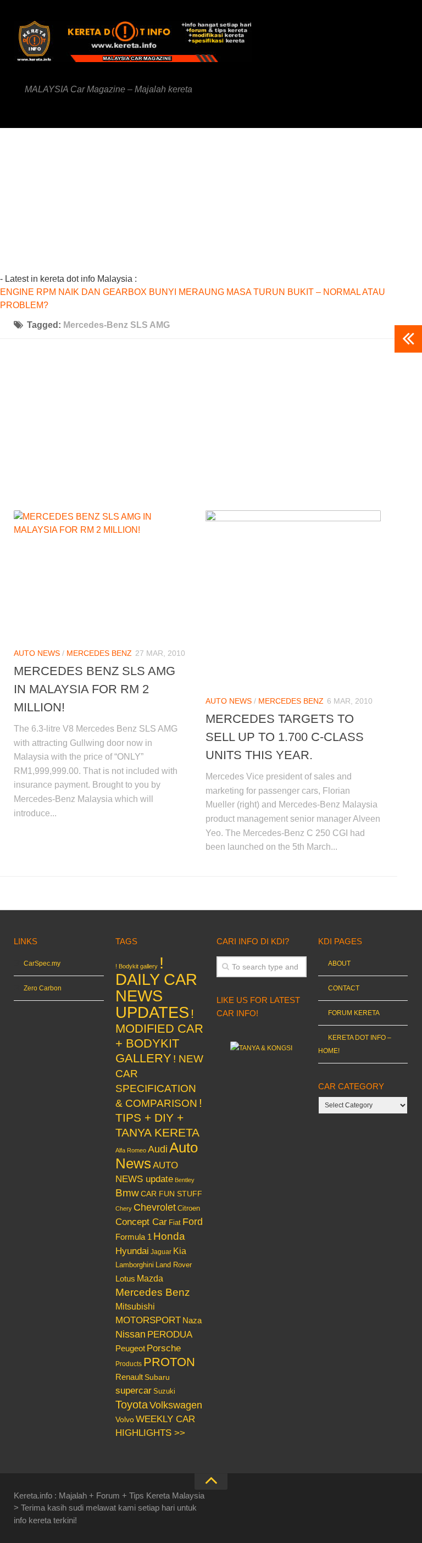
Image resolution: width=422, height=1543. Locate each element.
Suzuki (164, 1391)
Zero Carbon (43, 988)
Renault (129, 1377)
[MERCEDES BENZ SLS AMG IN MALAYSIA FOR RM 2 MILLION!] (101, 574)
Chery (123, 1208)
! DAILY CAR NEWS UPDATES (156, 987)
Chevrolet (155, 1207)
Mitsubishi (135, 1306)
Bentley (185, 1180)
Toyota (131, 1405)
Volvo (124, 1419)
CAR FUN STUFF (171, 1193)
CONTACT (343, 988)
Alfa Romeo (130, 1150)
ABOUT (339, 963)
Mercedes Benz (99, 653)
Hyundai (132, 1251)
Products (128, 1364)
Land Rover (174, 1265)
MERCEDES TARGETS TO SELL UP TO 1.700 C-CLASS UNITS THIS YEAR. (285, 737)
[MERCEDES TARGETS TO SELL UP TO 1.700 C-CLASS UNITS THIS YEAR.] (293, 598)
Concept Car (141, 1221)
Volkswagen (175, 1405)
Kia (179, 1251)
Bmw (127, 1193)
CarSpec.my (42, 963)
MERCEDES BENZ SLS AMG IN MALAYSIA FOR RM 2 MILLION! (94, 689)
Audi (158, 1149)
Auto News (37, 653)
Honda (169, 1236)
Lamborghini (134, 1265)
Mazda (150, 1278)
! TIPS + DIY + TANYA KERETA (158, 1117)
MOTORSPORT (148, 1320)
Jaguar (161, 1252)
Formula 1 (133, 1236)
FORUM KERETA (354, 1013)
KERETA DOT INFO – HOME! (354, 1044)
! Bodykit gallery (136, 966)
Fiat (175, 1222)
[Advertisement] (231, 205)
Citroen (188, 1208)
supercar (133, 1390)
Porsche (164, 1348)
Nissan (130, 1334)
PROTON (169, 1362)
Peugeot (130, 1348)
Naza (192, 1320)
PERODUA (169, 1334)
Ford (192, 1221)
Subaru (157, 1377)
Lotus (125, 1278)
